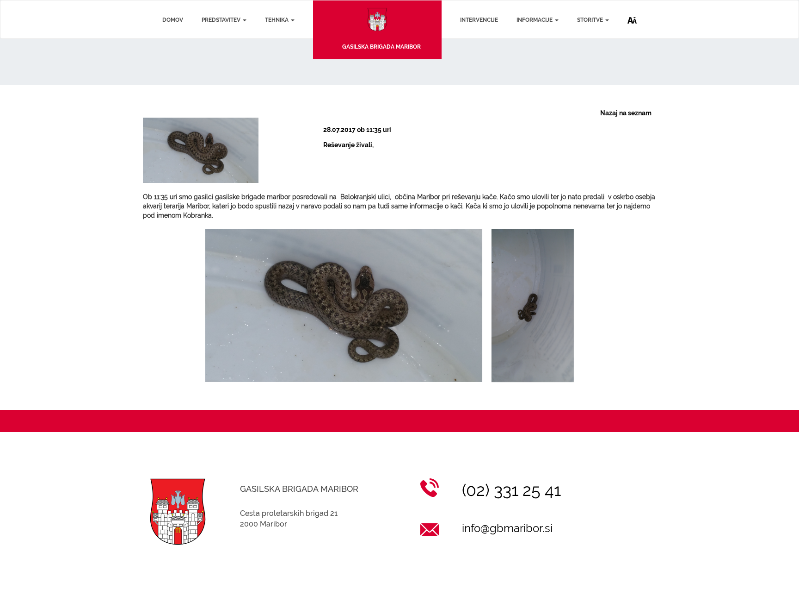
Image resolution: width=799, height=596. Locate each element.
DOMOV (172, 20)
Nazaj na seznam (625, 113)
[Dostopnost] (632, 12)
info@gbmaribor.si (507, 528)
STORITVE (590, 20)
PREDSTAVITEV (222, 20)
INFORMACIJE (535, 20)
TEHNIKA (277, 20)
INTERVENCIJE (479, 20)
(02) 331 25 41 (511, 490)
